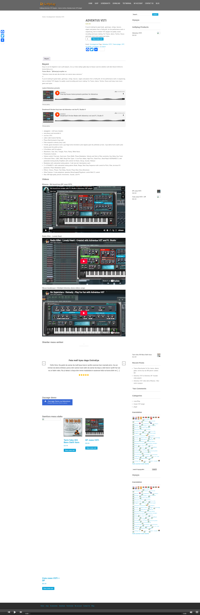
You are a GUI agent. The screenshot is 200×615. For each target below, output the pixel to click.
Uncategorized (51, 17)
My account (138, 3)
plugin (135, 407)
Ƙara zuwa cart (97, 39)
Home (90, 3)
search (154, 469)
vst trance (103, 46)
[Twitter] (2, 36)
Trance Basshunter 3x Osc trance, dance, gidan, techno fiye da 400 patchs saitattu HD (146, 371)
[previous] (9, 612)
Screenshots (105, 3)
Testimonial (127, 3)
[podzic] (3, 612)
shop (96, 3)
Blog (157, 3)
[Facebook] (2, 32)
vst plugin (88, 46)
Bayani (46, 58)
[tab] (46, 59)
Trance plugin (117, 44)
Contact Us (149, 3)
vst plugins (95, 46)
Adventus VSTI (107, 44)
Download (116, 3)
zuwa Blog (137, 401)
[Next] (21, 612)
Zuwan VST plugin (139, 404)
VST (123, 44)
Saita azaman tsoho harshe (140, 464)
